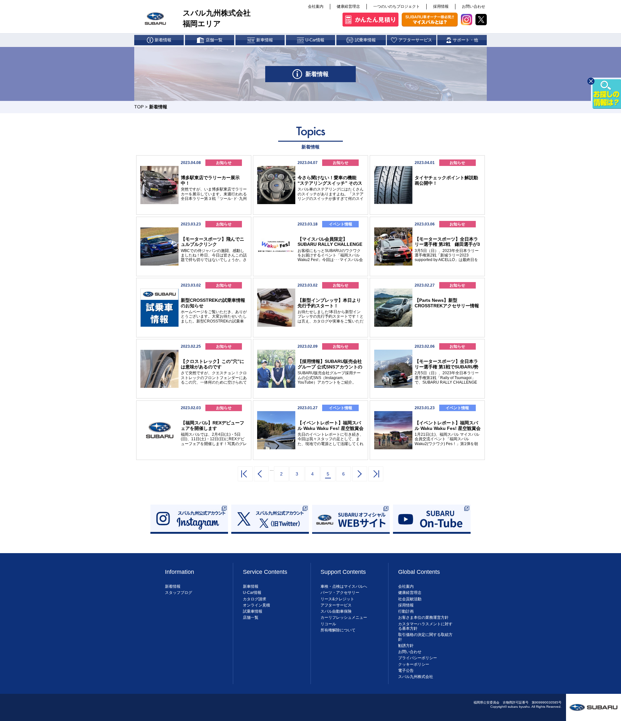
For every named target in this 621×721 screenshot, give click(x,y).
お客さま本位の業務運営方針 (423, 617)
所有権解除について (338, 630)
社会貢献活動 (409, 599)
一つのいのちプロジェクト (396, 6)
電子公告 (406, 670)
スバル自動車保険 (336, 611)
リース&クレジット (337, 599)
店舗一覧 (250, 617)
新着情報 (172, 586)
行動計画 (406, 611)
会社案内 (315, 6)
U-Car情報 (252, 592)
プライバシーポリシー (417, 658)
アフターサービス (336, 605)
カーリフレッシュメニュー (344, 617)
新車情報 (250, 586)
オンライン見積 (256, 605)
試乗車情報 (252, 611)
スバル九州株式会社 (415, 676)
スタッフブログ (178, 592)
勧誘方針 (406, 645)
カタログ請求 (254, 599)
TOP (139, 106)
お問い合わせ (473, 6)
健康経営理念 (348, 6)
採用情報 (441, 6)
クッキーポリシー (413, 664)
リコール (328, 624)
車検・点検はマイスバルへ (344, 586)
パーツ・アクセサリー (340, 592)
